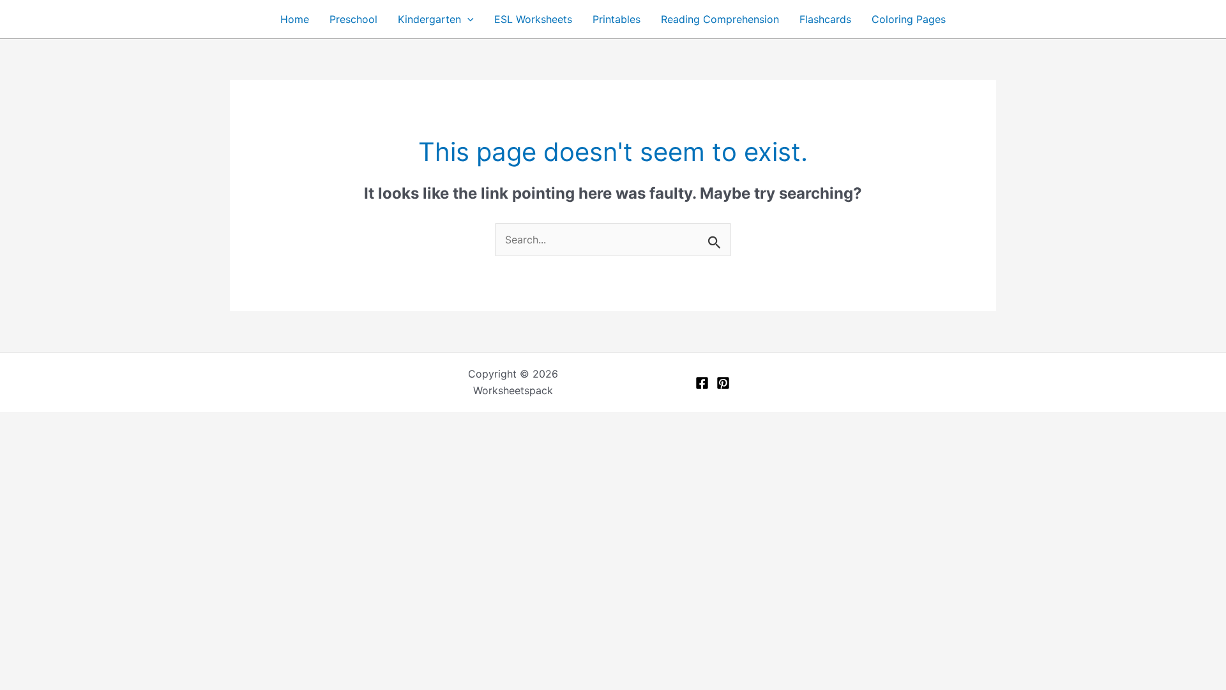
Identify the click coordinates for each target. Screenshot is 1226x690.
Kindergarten (429, 19)
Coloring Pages (909, 19)
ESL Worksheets (533, 19)
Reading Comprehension (720, 19)
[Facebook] (702, 383)
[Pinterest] (723, 383)
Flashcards (825, 19)
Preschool (353, 19)
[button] (467, 19)
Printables (616, 19)
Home (294, 19)
